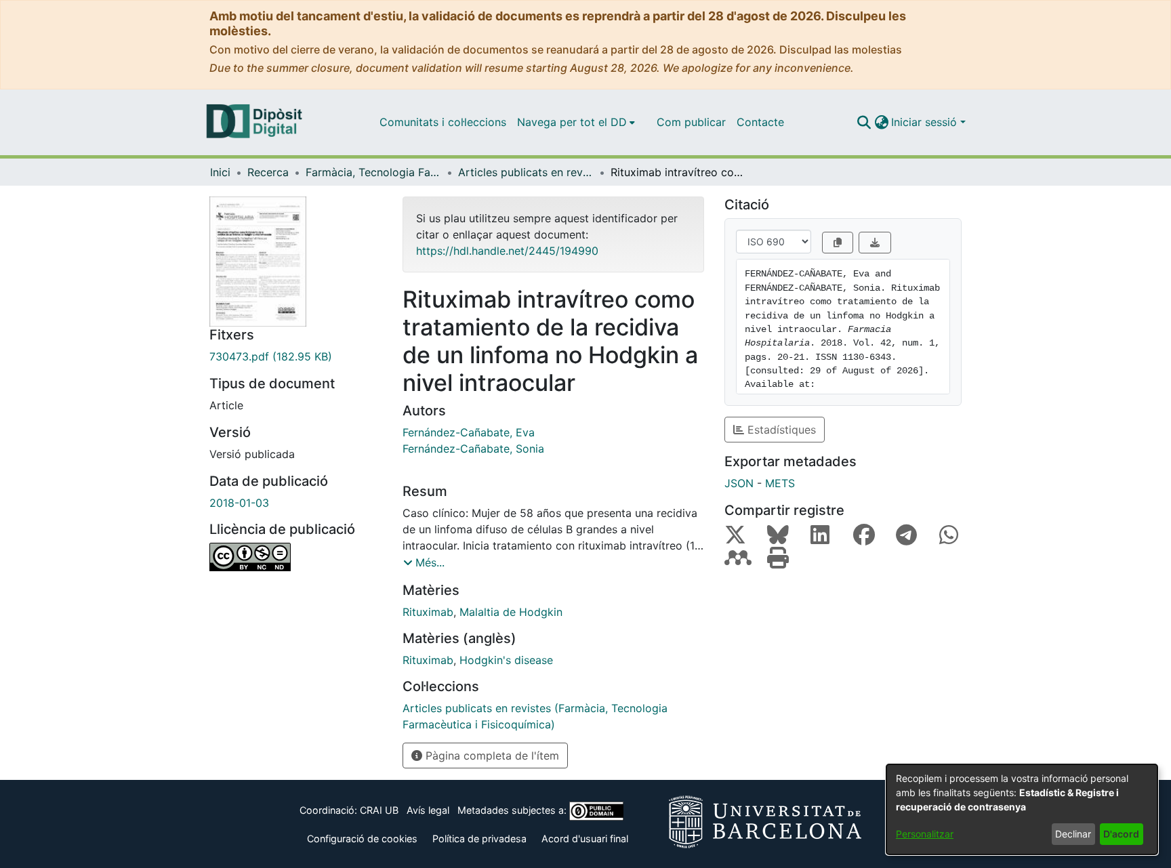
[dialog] (1021, 809)
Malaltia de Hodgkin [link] (510, 612)
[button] (863, 122)
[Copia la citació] (837, 242)
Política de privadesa (479, 838)
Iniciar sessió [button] (925, 122)
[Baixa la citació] (875, 242)
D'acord (1121, 834)
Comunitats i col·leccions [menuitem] (442, 122)
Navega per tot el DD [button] (572, 122)
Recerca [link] (268, 172)
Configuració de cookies (362, 838)
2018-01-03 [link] (239, 503)
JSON (739, 483)
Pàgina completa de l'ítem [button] (490, 755)
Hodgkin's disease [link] (506, 660)
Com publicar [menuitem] (691, 122)
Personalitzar (924, 834)
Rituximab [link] (428, 612)
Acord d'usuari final (584, 838)
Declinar (1073, 834)
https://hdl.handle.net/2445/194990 (507, 250)
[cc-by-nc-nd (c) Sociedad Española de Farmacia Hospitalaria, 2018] (295, 557)
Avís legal (428, 810)
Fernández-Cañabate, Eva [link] (469, 432)
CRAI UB (379, 810)
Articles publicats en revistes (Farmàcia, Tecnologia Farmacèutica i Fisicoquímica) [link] (526, 172)
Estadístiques (780, 429)
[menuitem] (576, 122)
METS (780, 483)
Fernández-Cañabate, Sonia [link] (473, 448)
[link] (295, 356)
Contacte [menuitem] (760, 122)
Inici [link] (220, 172)
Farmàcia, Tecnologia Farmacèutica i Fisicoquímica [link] (373, 172)
